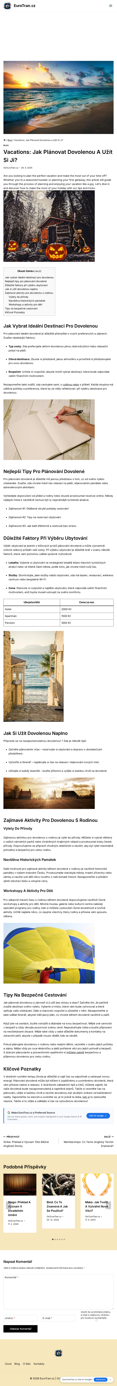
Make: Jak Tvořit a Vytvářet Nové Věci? (96, 1206)
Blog (6, 145)
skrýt (38, 271)
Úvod (8, 1363)
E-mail (47, 1318)
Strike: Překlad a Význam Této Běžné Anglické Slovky (26, 1142)
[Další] (108, 1205)
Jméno (10, 1318)
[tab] (53, 1239)
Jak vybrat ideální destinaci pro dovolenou (29, 277)
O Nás (27, 1363)
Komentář (12, 1277)
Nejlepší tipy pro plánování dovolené (26, 281)
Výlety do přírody (18, 296)
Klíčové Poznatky (15, 312)
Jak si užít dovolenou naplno (21, 289)
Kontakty (39, 1363)
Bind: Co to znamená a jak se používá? (57, 1206)
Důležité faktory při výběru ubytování (26, 285)
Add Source (100, 1379)
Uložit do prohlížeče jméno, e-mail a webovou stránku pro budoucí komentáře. (96, 1314)
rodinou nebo (71, 384)
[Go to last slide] (8, 1205)
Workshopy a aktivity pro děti (25, 304)
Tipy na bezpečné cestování (21, 308)
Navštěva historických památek (27, 300)
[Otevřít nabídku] (111, 5)
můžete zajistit (75, 1052)
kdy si (86, 1096)
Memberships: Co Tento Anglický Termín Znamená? (89, 1142)
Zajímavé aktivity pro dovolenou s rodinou (29, 292)
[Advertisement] (58, 33)
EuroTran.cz (12, 167)
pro (92, 184)
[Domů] (4, 140)
